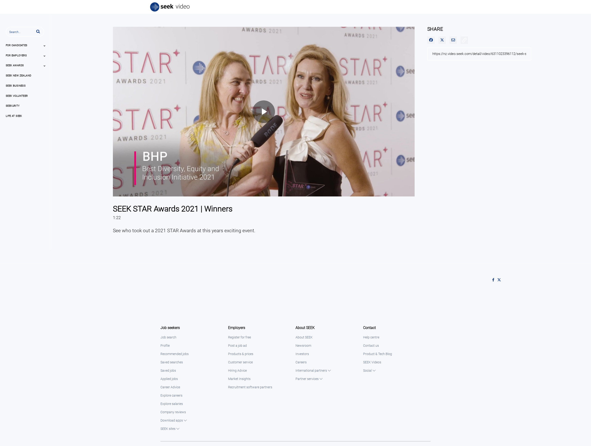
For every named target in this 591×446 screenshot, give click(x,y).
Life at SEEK (14, 116)
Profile (165, 345)
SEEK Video (170, 7)
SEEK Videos (372, 362)
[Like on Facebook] (494, 280)
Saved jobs (168, 370)
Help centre (371, 337)
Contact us (371, 345)
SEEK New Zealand (18, 75)
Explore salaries (171, 404)
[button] (38, 31)
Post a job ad (237, 345)
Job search (168, 337)
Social (367, 370)
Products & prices (240, 354)
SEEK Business (16, 85)
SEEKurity (13, 105)
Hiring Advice (237, 370)
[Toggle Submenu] (44, 46)
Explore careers (171, 395)
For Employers (16, 55)
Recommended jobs (174, 354)
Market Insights (239, 379)
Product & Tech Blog (377, 354)
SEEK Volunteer (17, 95)
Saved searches (171, 362)
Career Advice (170, 387)
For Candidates (16, 45)
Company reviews (173, 412)
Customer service (240, 362)
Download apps (171, 420)
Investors (302, 354)
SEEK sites (167, 429)
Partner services (307, 379)
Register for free (239, 337)
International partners (311, 370)
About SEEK (304, 337)
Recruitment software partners (250, 387)
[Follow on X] (500, 280)
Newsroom (303, 345)
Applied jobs (169, 379)
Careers (301, 362)
